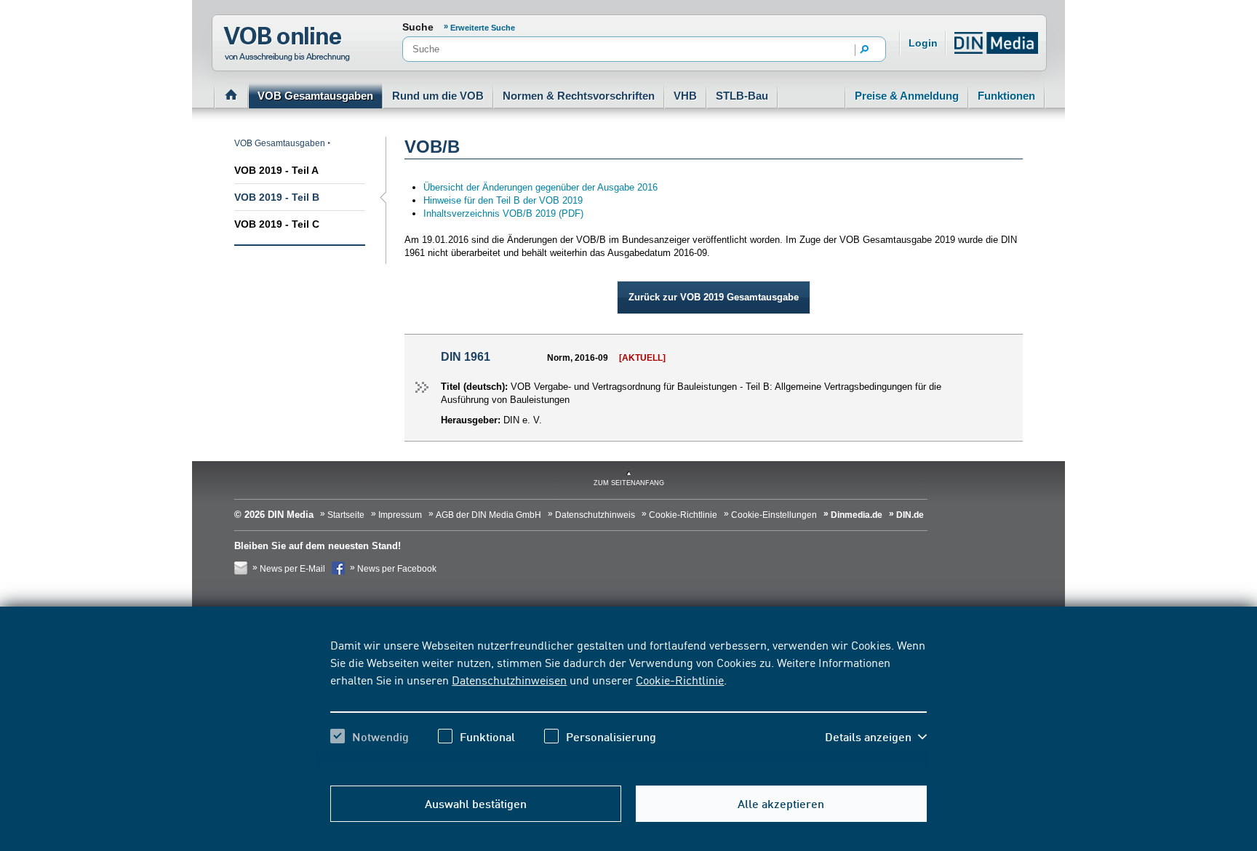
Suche (418, 27)
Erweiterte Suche (482, 27)
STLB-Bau (742, 95)
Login (923, 43)
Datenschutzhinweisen (509, 679)
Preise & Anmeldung (907, 95)
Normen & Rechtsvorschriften (579, 95)
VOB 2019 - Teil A (276, 170)
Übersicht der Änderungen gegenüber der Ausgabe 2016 (540, 187)
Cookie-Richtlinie (680, 679)
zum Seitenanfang (629, 483)
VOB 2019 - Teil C (276, 224)
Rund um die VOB (438, 95)
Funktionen (1006, 95)
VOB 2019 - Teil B (276, 197)
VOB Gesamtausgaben (315, 95)
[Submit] (865, 50)
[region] (628, 703)
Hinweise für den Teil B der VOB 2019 (504, 200)
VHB (685, 95)
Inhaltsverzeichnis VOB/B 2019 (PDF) (503, 213)
